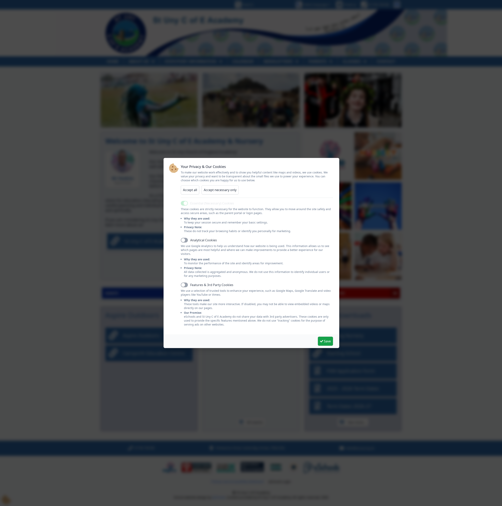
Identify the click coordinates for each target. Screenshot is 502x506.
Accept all (190, 190)
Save (327, 341)
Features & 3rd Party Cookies (211, 285)
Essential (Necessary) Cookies (212, 203)
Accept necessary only (220, 190)
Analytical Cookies (203, 240)
